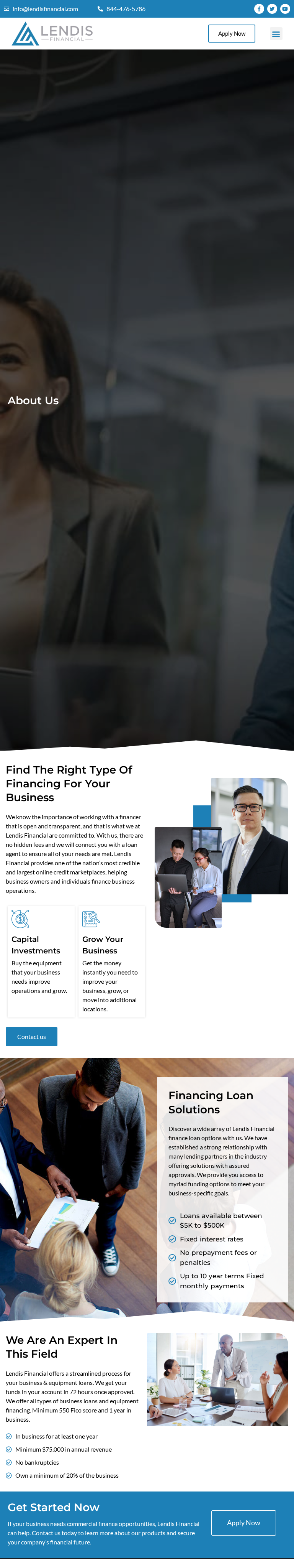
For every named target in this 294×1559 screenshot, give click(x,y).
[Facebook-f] (259, 9)
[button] (276, 33)
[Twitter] (272, 9)
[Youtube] (285, 9)
